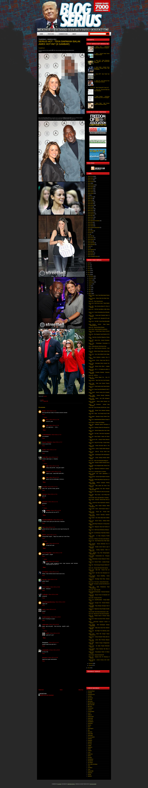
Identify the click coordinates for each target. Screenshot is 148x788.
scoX (47, 543)
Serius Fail (90, 207)
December (91, 276)
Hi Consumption (91, 737)
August (90, 283)
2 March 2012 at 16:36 (56, 510)
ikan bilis (44, 579)
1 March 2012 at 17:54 (52, 579)
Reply (43, 414)
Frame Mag (90, 733)
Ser (88, 247)
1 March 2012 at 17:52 (56, 471)
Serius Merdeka (91, 242)
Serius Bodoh (91, 208)
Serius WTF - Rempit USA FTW (95, 597)
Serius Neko (90, 203)
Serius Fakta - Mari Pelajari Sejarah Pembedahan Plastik (101, 104)
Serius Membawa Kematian (93, 220)
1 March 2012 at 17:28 (54, 419)
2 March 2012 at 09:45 (54, 561)
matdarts (48, 510)
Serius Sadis (90, 191)
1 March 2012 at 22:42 (54, 543)
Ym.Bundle (45, 594)
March (90, 293)
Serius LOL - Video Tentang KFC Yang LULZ (99, 87)
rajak (47, 425)
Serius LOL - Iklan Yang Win (94, 589)
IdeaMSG (90, 742)
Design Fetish (91, 716)
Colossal (90, 709)
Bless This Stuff (91, 704)
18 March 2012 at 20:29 (54, 650)
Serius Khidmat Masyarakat (93, 227)
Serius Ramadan (91, 244)
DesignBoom (90, 721)
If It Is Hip (90, 743)
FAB (89, 730)
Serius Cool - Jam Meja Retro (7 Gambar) (97, 471)
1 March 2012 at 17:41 (51, 534)
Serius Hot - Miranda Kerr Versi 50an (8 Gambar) (99, 613)
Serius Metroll (91, 230)
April (90, 291)
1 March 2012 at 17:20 (52, 494)
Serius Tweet (90, 225)
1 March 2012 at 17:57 (54, 477)
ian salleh (44, 486)
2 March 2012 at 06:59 (55, 617)
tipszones (44, 657)
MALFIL (44, 534)
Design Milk (90, 718)
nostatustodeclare (46, 434)
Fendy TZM (45, 457)
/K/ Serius (90, 232)
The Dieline (90, 762)
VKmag (89, 774)
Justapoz (90, 750)
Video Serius (90, 178)
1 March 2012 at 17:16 (51, 410)
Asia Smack (90, 697)
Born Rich (90, 706)
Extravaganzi (90, 728)
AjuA (43, 527)
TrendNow (90, 767)
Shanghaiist (90, 760)
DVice (89, 726)
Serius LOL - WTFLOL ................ (95, 375)
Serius (89, 183)
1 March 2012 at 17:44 (54, 466)
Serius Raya (90, 224)
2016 (89, 266)
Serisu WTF (90, 236)
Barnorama (90, 701)
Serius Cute (90, 190)
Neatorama (90, 754)
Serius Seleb (90, 202)
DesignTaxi (90, 723)
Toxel (89, 766)
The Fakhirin (45, 571)
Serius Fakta (90, 186)
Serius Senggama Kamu (93, 256)
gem (47, 561)
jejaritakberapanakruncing (48, 602)
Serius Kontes (91, 253)
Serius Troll (90, 241)
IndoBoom (90, 747)
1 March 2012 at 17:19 (51, 449)
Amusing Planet (91, 691)
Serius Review (91, 239)
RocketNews (90, 759)
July (90, 285)
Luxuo (89, 752)
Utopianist (90, 772)
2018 (89, 263)
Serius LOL (90, 179)
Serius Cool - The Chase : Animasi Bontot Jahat (98, 581)
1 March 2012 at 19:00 (53, 594)
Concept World (91, 711)
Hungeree (90, 740)
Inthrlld (89, 748)
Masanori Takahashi (47, 442)
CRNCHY (90, 714)
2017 (89, 264)
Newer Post (41, 689)
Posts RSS (51, 34)
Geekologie (90, 735)
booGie (44, 449)
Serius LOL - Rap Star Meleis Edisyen (96, 327)
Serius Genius (91, 205)
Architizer (90, 696)
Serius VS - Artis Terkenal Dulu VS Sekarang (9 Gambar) (101, 81)
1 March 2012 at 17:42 (54, 425)
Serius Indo (90, 196)
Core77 (89, 713)
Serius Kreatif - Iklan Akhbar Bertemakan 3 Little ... (99, 611)
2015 (89, 268)
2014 (89, 270)
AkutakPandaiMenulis (47, 519)
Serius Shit (90, 198)
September (91, 282)
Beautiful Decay (91, 703)
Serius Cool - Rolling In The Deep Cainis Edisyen (99, 538)
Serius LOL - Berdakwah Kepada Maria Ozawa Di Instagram (101, 47)
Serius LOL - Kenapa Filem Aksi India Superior (98, 567)
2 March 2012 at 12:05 (55, 633)
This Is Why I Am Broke (92, 764)
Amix (47, 419)
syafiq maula (45, 624)
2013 (89, 272)
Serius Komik (90, 212)
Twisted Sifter (90, 771)
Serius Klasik (90, 193)
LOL (89, 234)
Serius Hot (45, 401)
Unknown (48, 471)
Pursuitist (90, 757)
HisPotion (90, 738)
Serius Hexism (91, 237)
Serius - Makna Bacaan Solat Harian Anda (97, 346)
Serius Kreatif (91, 181)
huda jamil (44, 501)
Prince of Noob (45, 587)
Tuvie (89, 769)
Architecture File (91, 694)
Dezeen (89, 725)
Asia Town (90, 699)
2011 (89, 667)
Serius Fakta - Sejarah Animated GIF (96, 654)
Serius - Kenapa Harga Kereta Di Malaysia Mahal (101, 54)
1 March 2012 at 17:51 (54, 571)
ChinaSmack (90, 708)
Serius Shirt (90, 219)
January (90, 665)
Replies (45, 417)
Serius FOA (90, 222)
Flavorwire (90, 731)
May (90, 289)
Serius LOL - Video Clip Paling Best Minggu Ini (98, 460)
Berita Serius (90, 210)
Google (89, 246)
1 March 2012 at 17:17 (57, 442)
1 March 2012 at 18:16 (55, 587)
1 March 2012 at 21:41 (51, 609)
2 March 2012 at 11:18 (53, 642)
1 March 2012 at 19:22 (60, 602)
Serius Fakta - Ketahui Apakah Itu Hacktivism (98, 329)
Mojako (44, 410)
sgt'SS (43, 609)
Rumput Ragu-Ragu (47, 552)
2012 (89, 274)
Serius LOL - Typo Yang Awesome (96, 301)
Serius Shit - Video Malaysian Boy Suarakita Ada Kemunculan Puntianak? (101, 61)
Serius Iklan (90, 215)
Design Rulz (90, 720)
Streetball (45, 396)
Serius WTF (90, 188)
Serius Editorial (91, 249)
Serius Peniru (91, 217)
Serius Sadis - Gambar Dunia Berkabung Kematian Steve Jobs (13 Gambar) (101, 68)
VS (88, 195)
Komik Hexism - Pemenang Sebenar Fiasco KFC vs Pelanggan (101, 97)
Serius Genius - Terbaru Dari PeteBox (96, 422)
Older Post (80, 689)
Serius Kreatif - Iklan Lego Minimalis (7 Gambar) (99, 497)
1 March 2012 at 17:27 (50, 527)
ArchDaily (90, 692)
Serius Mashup (91, 213)
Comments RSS (63, 34)
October (90, 280)
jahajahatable (45, 650)
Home (41, 34)
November (91, 278)
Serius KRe (90, 251)
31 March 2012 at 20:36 (52, 657)
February (91, 663)
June (90, 287)
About (74, 34)
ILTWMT (89, 745)
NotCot (89, 755)
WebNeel (90, 776)
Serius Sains (90, 254)
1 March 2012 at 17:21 (53, 501)
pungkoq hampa (46, 617)
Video (89, 229)
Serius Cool (90, 176)
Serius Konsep (91, 185)
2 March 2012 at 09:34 (54, 624)
